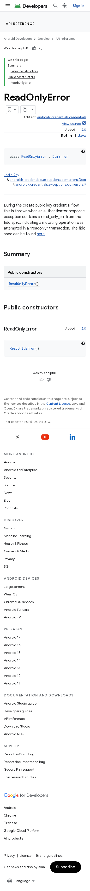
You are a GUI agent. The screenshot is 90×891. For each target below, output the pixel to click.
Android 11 (12, 683)
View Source (71, 124)
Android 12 (12, 675)
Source (9, 485)
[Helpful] (34, 48)
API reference (20, 24)
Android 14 (12, 660)
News (8, 493)
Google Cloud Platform (22, 831)
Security (10, 477)
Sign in (78, 6)
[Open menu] (7, 5)
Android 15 (12, 652)
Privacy (9, 559)
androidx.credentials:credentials (61, 117)
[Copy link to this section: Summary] (35, 255)
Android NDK (14, 734)
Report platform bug (19, 754)
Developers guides (18, 711)
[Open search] (55, 6)
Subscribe (65, 867)
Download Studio (17, 726)
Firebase (10, 823)
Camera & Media (17, 551)
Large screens (14, 586)
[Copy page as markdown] (25, 110)
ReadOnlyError (34, 156)
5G (6, 566)
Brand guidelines (49, 855)
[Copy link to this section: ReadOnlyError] (41, 329)
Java (82, 135)
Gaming (10, 528)
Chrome (10, 815)
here (41, 234)
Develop (43, 39)
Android (10, 462)
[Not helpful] (41, 48)
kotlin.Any (11, 175)
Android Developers (18, 39)
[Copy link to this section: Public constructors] (63, 308)
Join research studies (20, 777)
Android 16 (12, 645)
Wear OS (11, 594)
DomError (60, 156)
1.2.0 (82, 130)
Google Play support (19, 769)
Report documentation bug (24, 762)
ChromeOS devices (19, 602)
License (25, 855)
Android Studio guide (20, 703)
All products (13, 838)
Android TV (12, 617)
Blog (7, 500)
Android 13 (12, 668)
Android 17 (12, 637)
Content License (58, 404)
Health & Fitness (16, 543)
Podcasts (11, 508)
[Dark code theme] (83, 151)
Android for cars (16, 609)
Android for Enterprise (20, 470)
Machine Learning (17, 536)
